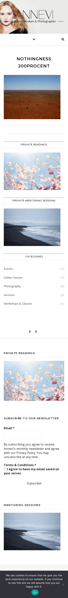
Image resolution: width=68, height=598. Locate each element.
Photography (12, 286)
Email (9, 428)
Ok (35, 592)
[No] (63, 584)
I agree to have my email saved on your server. (31, 471)
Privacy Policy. (26, 453)
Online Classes (13, 277)
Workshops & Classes (18, 303)
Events (8, 269)
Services (9, 295)
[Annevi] (34, 14)
